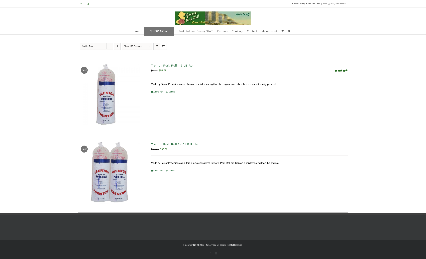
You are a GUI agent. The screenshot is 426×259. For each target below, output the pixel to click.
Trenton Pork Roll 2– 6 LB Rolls (174, 144)
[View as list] (163, 46)
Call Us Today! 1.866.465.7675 (306, 3)
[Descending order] (117, 46)
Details (172, 92)
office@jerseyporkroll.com (334, 3)
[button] (289, 31)
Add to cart (158, 92)
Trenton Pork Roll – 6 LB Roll (172, 65)
